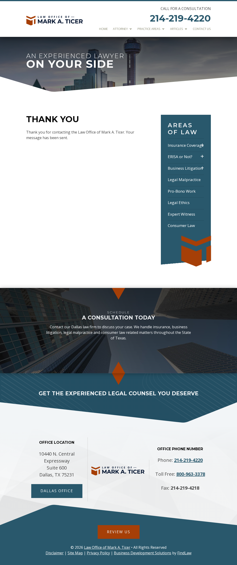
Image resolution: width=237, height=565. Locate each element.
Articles (176, 29)
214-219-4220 (180, 18)
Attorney (120, 29)
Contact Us (202, 29)
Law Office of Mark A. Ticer (107, 547)
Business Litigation (185, 168)
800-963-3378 (190, 474)
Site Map (75, 552)
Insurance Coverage (186, 145)
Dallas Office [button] (57, 490)
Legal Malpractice (184, 179)
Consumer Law (181, 225)
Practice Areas (148, 29)
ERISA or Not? (180, 156)
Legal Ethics (179, 202)
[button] (232, 531)
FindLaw (184, 552)
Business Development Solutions (142, 552)
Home (103, 29)
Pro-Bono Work (182, 191)
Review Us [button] (118, 531)
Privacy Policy (98, 552)
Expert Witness (181, 214)
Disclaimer (55, 552)
